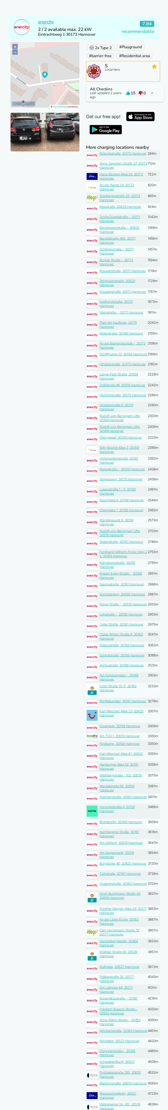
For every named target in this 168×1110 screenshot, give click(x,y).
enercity (46, 22)
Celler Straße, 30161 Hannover (121, 624)
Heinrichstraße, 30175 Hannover (123, 395)
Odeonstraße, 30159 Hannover (122, 645)
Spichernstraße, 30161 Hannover (123, 797)
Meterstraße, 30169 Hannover (121, 333)
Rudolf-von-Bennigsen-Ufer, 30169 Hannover (120, 418)
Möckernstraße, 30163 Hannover (123, 1031)
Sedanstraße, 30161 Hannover (121, 542)
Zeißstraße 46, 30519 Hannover (122, 385)
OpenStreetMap (60, 107)
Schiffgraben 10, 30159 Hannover (123, 354)
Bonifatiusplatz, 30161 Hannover (123, 701)
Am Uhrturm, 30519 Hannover (121, 843)
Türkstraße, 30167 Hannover (120, 874)
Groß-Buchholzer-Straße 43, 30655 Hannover (120, 896)
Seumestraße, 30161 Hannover (122, 584)
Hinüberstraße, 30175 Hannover (123, 364)
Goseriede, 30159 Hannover (120, 726)
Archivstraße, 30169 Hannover (122, 665)
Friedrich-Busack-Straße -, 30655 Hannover (119, 1011)
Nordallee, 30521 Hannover (119, 1041)
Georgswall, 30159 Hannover (121, 437)
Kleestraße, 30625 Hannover (120, 207)
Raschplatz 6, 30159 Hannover (122, 500)
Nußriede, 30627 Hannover (119, 967)
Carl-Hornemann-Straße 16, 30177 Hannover (120, 932)
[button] (123, 93)
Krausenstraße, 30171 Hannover (123, 271)
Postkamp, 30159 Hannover (120, 744)
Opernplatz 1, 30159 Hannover (121, 510)
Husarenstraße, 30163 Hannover (123, 884)
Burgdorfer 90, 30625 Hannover (123, 863)
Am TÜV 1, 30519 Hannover (119, 736)
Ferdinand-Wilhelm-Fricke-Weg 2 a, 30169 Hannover (123, 554)
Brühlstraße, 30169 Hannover (121, 822)
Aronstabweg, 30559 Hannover (122, 594)
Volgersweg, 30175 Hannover (121, 479)
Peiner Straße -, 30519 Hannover (123, 604)
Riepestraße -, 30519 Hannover (122, 469)
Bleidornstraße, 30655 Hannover (123, 1083)
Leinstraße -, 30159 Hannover (121, 614)
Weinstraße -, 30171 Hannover (121, 312)
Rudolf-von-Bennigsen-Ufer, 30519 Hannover (120, 533)
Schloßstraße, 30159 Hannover (122, 655)
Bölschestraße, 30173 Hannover (123, 153)
